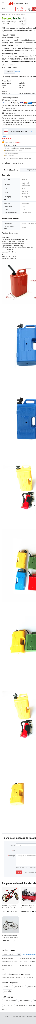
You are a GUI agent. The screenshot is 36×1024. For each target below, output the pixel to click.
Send (19, 872)
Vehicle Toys (7, 986)
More (4, 1009)
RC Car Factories (25, 1001)
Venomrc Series (7, 958)
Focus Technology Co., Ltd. (25, 1016)
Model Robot (8, 991)
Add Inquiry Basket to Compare (14, 163)
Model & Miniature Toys (18, 14)
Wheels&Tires (6, 965)
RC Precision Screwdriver (28, 958)
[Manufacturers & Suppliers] (18, 3)
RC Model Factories (10, 1001)
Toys (9, 14)
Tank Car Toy (8, 1005)
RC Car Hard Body (25, 965)
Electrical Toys (19, 986)
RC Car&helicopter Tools (9, 962)
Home (3, 14)
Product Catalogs (30, 954)
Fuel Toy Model (20, 1005)
